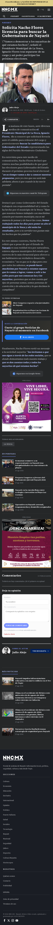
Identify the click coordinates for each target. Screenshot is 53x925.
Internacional (8, 800)
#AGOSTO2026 (28, 16)
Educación (7, 791)
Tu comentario (10, 607)
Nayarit (6, 23)
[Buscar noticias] (4, 16)
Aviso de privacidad (10, 899)
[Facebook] (4, 920)
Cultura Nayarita (9, 858)
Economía (7, 786)
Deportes (7, 853)
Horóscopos (8, 863)
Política (6, 810)
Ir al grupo (28, 337)
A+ (48, 119)
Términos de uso (9, 904)
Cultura (6, 781)
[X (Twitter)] (8, 920)
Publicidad (7, 886)
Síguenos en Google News (28, 374)
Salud (5, 820)
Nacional (6, 839)
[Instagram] (12, 920)
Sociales (6, 824)
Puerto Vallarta (9, 815)
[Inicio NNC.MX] (9, 10)
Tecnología (7, 829)
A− (42, 119)
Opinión (6, 805)
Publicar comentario (16, 625)
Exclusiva (7, 796)
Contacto (6, 881)
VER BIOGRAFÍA (39, 651)
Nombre (7, 597)
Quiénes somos (9, 876)
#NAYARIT (14, 16)
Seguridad (7, 843)
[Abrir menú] (49, 9)
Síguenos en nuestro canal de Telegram (28, 193)
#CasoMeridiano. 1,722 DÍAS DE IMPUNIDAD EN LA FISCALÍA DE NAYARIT (26, 3)
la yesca (8, 444)
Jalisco (5, 848)
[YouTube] (16, 920)
